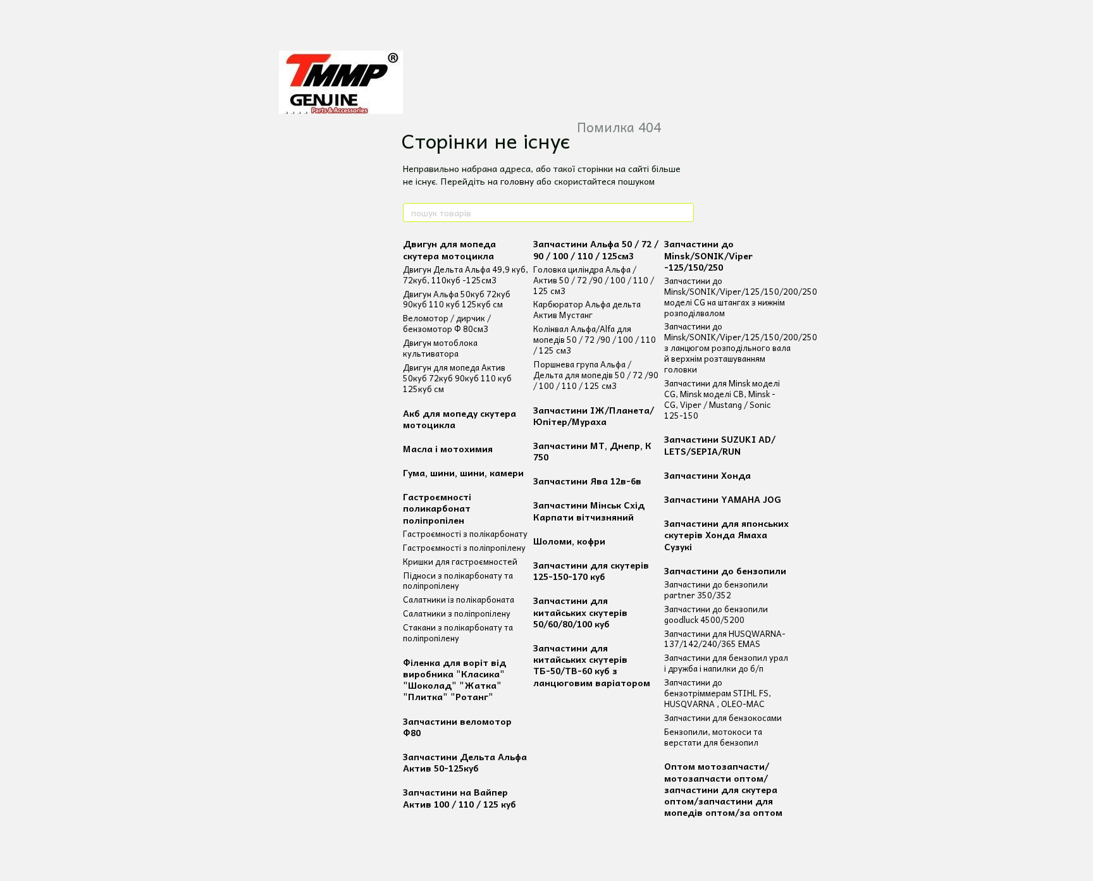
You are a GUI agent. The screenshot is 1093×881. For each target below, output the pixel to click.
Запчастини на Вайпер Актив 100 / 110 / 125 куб (459, 797)
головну (517, 181)
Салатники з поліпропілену (456, 613)
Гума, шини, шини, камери (463, 472)
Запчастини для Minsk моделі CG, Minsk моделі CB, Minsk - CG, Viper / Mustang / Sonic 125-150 (722, 399)
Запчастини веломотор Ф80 (457, 726)
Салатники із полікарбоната (458, 599)
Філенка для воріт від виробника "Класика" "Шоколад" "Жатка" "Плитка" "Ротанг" (454, 679)
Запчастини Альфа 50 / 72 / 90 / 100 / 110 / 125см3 (595, 249)
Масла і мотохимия (448, 448)
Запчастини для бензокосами (723, 717)
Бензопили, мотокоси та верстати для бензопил (713, 737)
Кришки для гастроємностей (460, 561)
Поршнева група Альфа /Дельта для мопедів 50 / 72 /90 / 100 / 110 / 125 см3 (595, 374)
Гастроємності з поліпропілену (464, 547)
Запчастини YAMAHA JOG (722, 499)
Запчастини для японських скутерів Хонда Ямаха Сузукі (726, 534)
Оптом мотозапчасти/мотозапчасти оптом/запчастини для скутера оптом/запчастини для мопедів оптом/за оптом (723, 789)
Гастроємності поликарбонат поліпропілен (437, 508)
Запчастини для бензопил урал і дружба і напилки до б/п (726, 663)
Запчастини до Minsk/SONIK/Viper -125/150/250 (708, 255)
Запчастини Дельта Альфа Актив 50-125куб (465, 762)
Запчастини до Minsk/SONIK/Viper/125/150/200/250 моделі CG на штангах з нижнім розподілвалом (740, 296)
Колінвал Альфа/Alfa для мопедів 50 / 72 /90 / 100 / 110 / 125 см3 (594, 339)
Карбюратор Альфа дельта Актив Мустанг (587, 309)
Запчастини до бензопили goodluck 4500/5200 (716, 614)
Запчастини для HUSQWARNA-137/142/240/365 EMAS (725, 639)
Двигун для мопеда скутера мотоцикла (449, 249)
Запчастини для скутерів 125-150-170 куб (591, 570)
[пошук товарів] (684, 212)
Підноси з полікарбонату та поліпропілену (458, 581)
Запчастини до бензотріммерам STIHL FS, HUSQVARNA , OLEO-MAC (717, 692)
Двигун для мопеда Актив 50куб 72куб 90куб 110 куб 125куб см (457, 377)
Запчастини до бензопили (725, 570)
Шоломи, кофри (569, 541)
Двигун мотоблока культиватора (440, 348)
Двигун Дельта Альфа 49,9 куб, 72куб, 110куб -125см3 (465, 274)
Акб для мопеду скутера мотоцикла (459, 418)
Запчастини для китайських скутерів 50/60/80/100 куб (580, 611)
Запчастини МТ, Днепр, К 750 (592, 451)
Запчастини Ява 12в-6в (587, 481)
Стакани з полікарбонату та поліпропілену (458, 632)
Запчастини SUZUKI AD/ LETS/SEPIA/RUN (719, 444)
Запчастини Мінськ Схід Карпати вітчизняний (589, 510)
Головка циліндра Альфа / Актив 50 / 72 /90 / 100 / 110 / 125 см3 (593, 279)
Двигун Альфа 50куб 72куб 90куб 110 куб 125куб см (456, 299)
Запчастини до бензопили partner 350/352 (716, 589)
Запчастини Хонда (707, 475)
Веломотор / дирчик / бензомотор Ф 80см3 (447, 323)
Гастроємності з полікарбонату (465, 533)
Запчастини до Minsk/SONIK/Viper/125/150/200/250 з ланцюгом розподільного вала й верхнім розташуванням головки (740, 347)
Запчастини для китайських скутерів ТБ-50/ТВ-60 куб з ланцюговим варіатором (591, 665)
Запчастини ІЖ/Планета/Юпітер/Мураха (593, 415)
